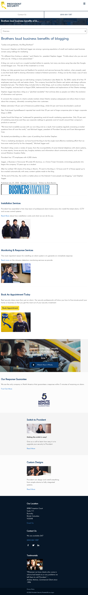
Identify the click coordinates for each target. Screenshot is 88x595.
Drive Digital (51, 592)
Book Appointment (10, 308)
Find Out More (6, 389)
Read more (5, 260)
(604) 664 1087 (66, 15)
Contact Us (22, 15)
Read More (5, 216)
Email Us (30, 523)
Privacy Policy (30, 589)
